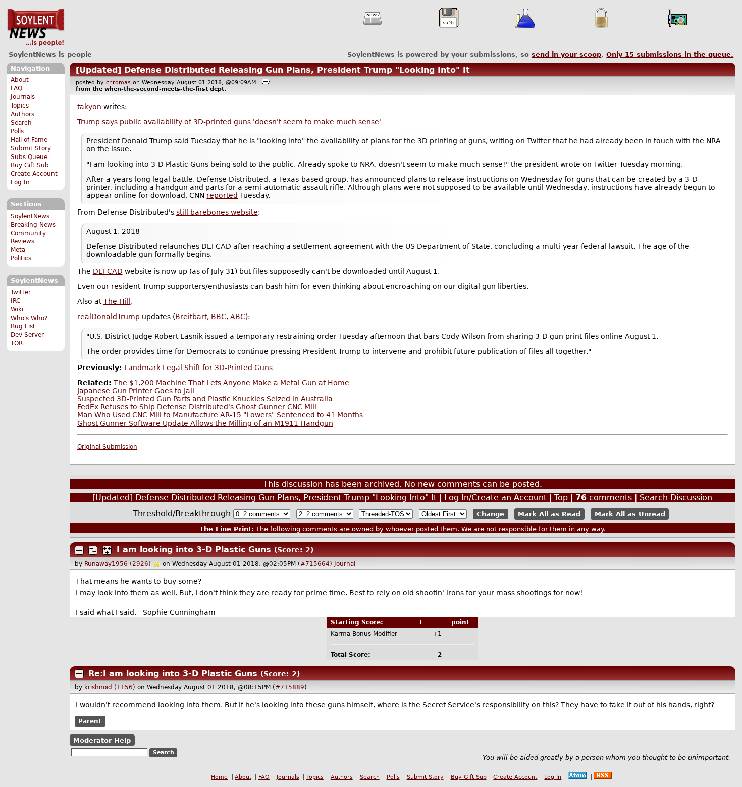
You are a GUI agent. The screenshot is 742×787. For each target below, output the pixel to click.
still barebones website (217, 212)
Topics (20, 105)
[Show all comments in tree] (107, 550)
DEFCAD (108, 271)
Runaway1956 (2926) (117, 563)
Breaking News (33, 224)
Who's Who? (29, 318)
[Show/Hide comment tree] (92, 550)
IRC (15, 300)
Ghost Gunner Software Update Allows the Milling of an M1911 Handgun (205, 423)
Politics (21, 258)
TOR (17, 343)
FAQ (16, 88)
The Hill (117, 301)
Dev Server (27, 334)
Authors (22, 114)
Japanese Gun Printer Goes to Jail (135, 391)
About (20, 79)
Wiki (17, 309)
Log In (20, 182)
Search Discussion (676, 497)
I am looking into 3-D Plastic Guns (195, 549)
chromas (118, 82)
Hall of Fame (29, 139)
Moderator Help (102, 740)
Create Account (34, 173)
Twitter (21, 292)
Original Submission (107, 446)
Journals (23, 96)
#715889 (289, 687)
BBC (218, 316)
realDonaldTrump (108, 316)
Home (219, 777)
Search (21, 122)
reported (222, 195)
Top (561, 497)
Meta (18, 249)
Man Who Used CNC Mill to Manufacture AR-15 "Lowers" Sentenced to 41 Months (220, 415)
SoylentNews (36, 28)
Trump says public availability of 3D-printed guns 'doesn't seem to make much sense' (229, 122)
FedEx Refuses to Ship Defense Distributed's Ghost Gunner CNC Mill (196, 407)
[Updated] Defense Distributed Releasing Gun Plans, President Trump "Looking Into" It (273, 70)
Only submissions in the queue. (669, 54)
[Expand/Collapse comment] (79, 550)
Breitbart (191, 316)
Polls (17, 131)
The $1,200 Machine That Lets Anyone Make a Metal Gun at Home (231, 383)
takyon (89, 106)
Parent (89, 721)
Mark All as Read (549, 514)
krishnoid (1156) (109, 687)
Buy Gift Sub (30, 165)
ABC (237, 316)
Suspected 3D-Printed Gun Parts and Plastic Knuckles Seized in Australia (205, 399)
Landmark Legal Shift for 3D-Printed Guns (198, 367)
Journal (344, 563)
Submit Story (31, 148)
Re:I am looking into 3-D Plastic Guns (174, 673)
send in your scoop (566, 54)
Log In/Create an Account (495, 497)
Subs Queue (29, 157)
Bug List (23, 326)
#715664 (315, 563)
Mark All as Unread (630, 514)
